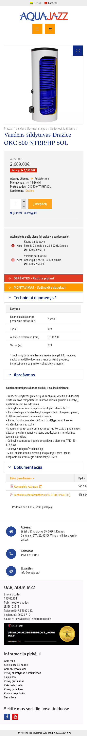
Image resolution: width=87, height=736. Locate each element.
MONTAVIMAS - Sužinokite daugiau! (39, 287)
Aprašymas (24, 374)
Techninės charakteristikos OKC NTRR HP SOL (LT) (42, 495)
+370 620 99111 (30, 555)
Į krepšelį (40, 204)
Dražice (29, 190)
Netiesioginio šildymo (62, 128)
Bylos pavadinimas (21, 478)
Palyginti (32, 213)
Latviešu (52, 3)
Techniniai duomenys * (34, 297)
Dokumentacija (27, 467)
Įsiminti (17, 213)
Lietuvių (38, 3)
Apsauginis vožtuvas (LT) (28, 486)
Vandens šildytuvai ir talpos (31, 128)
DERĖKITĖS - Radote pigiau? (33, 278)
